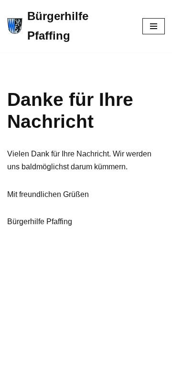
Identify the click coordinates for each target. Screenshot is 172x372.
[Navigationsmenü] (153, 26)
